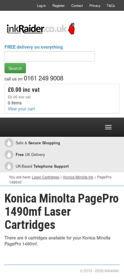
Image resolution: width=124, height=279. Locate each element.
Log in (41, 5)
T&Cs (111, 5)
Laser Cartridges (45, 176)
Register (58, 5)
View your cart (21, 109)
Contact (77, 5)
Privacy (95, 5)
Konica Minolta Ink (78, 176)
